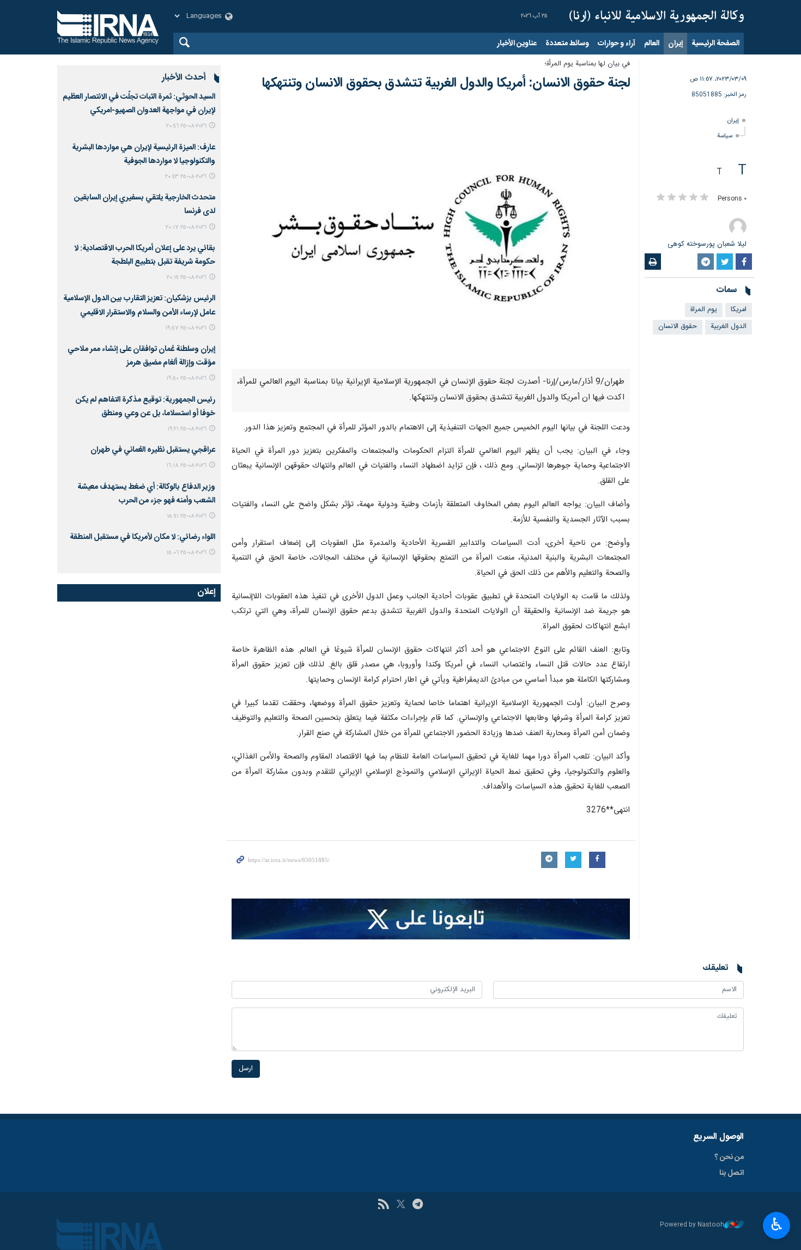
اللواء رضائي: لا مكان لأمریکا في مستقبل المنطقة (142, 537)
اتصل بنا (731, 1173)
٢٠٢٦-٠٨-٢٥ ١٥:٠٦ (186, 553)
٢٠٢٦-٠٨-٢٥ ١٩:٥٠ (186, 378)
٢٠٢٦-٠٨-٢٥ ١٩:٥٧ (186, 328)
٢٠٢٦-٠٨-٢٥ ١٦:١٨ (186, 465)
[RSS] (383, 1205)
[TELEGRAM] (417, 1205)
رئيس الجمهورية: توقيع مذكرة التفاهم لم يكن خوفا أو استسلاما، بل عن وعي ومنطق (145, 406)
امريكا (739, 309)
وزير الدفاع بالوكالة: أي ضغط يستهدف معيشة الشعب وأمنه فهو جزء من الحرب (146, 494)
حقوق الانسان (677, 326)
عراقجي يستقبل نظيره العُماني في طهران (152, 450)
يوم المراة (703, 309)
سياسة (724, 136)
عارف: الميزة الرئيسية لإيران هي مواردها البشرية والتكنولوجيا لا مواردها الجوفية (143, 154)
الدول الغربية (729, 326)
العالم (651, 43)
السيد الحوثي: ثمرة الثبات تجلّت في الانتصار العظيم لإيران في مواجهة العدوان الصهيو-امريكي (139, 103)
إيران (675, 43)
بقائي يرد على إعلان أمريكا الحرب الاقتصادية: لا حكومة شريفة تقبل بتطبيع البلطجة (144, 255)
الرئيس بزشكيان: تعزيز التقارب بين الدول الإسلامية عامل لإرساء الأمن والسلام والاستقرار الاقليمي (139, 305)
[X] (400, 1205)
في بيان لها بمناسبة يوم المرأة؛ (587, 64)
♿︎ (777, 1224)
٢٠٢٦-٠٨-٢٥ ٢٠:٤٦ (186, 126)
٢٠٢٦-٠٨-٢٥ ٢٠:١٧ (186, 227)
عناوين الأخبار (517, 43)
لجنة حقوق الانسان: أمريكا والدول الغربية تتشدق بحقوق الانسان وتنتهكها (446, 83)
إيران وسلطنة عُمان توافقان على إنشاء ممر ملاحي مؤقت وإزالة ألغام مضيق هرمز (141, 356)
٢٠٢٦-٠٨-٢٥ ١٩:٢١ (187, 429)
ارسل (246, 1069)
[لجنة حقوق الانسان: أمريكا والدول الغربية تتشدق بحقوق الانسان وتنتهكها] (431, 236)
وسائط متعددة (567, 43)
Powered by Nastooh (692, 1225)
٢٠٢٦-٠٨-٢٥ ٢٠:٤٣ (186, 177)
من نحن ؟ (729, 1157)
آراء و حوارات (616, 43)
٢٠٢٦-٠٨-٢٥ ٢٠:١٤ (187, 277)
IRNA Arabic (656, 16)
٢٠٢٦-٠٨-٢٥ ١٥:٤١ (187, 516)
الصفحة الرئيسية (715, 43)
